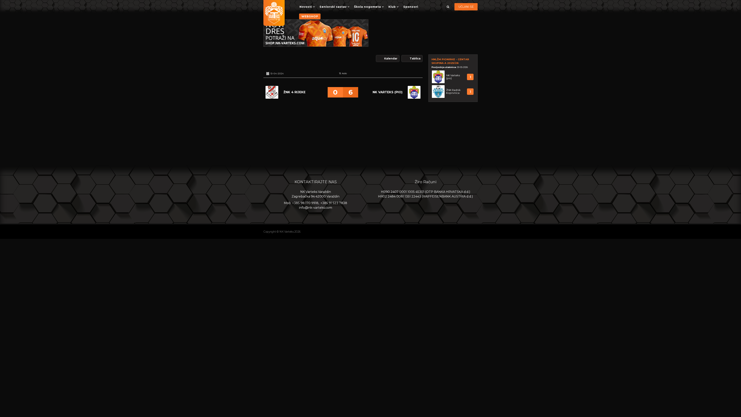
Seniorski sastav (333, 6)
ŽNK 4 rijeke (294, 92)
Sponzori (410, 6)
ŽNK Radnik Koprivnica (453, 91)
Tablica (415, 58)
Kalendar (390, 58)
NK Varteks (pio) (388, 92)
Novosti (305, 6)
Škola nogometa (367, 6)
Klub (392, 6)
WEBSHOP (309, 16)
